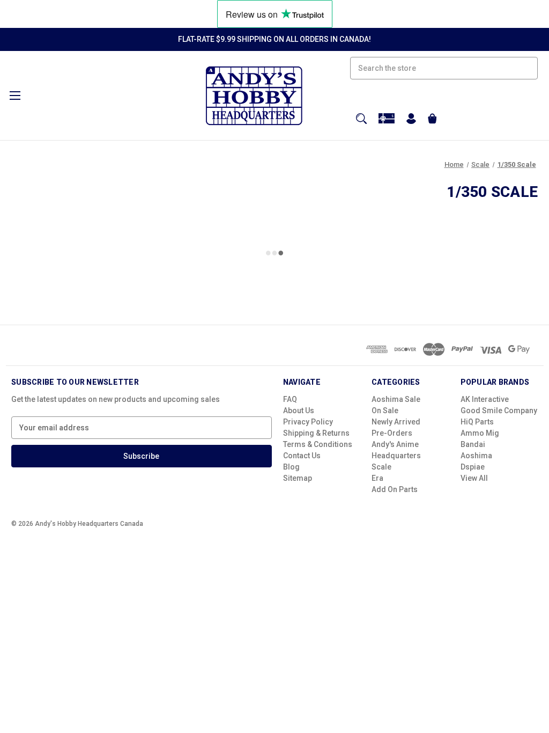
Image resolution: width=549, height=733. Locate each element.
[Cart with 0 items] (432, 120)
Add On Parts (395, 489)
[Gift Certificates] (386, 118)
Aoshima (476, 455)
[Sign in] (411, 120)
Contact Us (302, 455)
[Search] (361, 118)
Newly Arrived (396, 421)
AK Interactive (485, 399)
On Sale (385, 410)
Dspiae (473, 467)
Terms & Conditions (317, 444)
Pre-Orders (392, 433)
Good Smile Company (499, 410)
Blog (291, 467)
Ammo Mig (480, 433)
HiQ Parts (477, 421)
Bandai (473, 444)
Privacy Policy (308, 421)
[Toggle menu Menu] (14, 95)
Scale (381, 467)
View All (474, 478)
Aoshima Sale (396, 399)
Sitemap (297, 478)
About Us (298, 410)
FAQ (290, 399)
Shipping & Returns (316, 433)
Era (377, 478)
